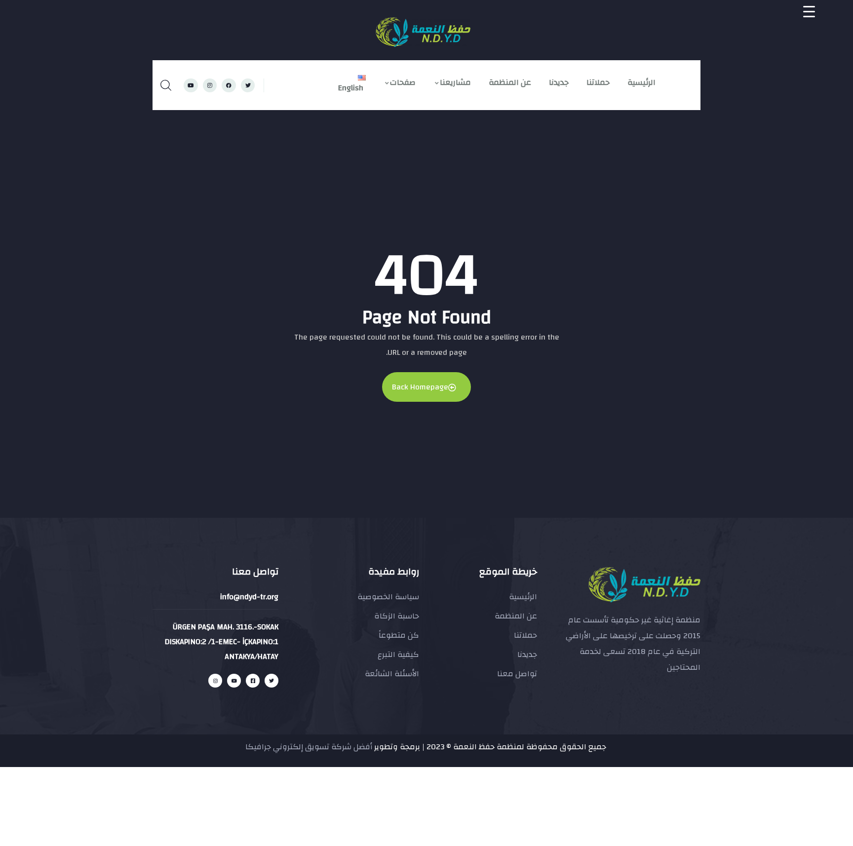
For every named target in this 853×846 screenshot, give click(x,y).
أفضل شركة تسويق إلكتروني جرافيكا (308, 746)
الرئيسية (641, 82)
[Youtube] (191, 85)
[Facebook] (229, 85)
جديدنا (559, 82)
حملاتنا (598, 82)
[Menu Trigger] (809, 11)
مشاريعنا (455, 82)
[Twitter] (248, 85)
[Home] (423, 32)
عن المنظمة (510, 82)
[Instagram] (210, 85)
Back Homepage (420, 387)
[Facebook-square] (253, 681)
